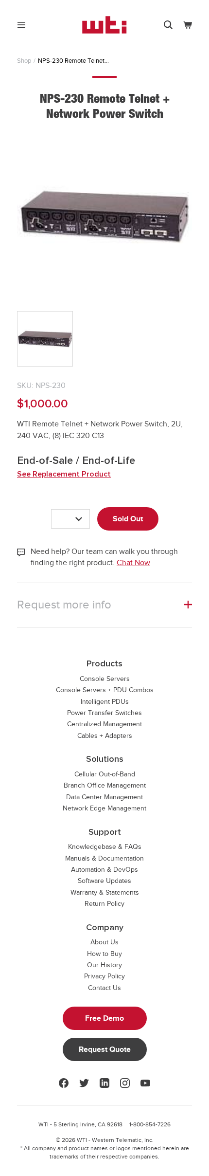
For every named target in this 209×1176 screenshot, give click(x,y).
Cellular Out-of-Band (104, 774)
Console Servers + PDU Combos (105, 690)
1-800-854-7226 (150, 1124)
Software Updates (104, 880)
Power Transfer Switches (104, 713)
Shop (24, 60)
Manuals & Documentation (104, 858)
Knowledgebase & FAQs (104, 846)
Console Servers (105, 678)
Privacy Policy (104, 976)
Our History (104, 965)
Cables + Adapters (104, 735)
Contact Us (104, 988)
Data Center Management (104, 797)
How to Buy (104, 953)
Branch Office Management (105, 785)
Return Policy (104, 903)
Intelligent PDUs (105, 701)
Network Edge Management (104, 808)
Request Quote (105, 1049)
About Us (104, 942)
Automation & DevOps (104, 869)
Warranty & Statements (104, 892)
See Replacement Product (64, 474)
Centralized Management (104, 724)
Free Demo (104, 1018)
